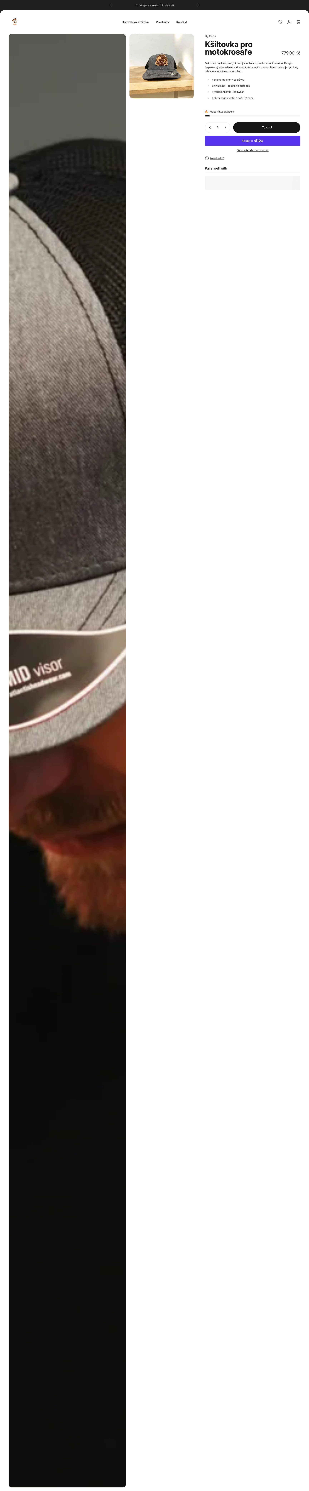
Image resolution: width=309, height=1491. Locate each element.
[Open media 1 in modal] (67, 760)
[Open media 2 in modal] (161, 66)
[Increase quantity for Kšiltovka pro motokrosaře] (226, 127)
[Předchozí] (110, 5)
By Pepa (210, 36)
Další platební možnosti (253, 150)
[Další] (198, 5)
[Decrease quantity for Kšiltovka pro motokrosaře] (209, 127)
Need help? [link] (217, 158)
